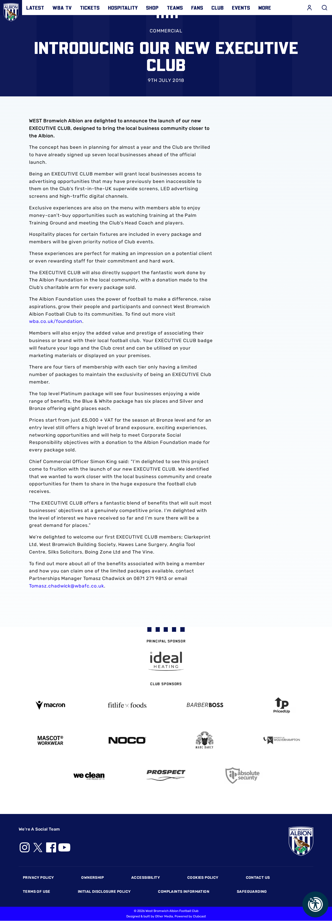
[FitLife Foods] (127, 705)
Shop (152, 7)
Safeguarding (252, 891)
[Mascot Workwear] (50, 740)
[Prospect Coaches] (166, 775)
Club (217, 7)
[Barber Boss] (204, 705)
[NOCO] (127, 740)
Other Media (164, 916)
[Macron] (50, 705)
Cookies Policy (202, 877)
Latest (35, 7)
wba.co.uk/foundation (55, 321)
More (264, 7)
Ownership (92, 877)
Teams (175, 7)
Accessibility (145, 877)
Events (241, 7)
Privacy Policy (38, 877)
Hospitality (123, 7)
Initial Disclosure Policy (104, 891)
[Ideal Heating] (166, 661)
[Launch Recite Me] (315, 904)
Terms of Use (36, 891)
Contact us (258, 877)
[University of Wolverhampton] (281, 740)
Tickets (90, 7)
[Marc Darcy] (204, 740)
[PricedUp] (281, 705)
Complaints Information (183, 891)
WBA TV (62, 7)
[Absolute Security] (243, 775)
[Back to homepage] (11, 11)
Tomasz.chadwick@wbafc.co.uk (66, 586)
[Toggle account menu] (309, 7)
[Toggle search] (324, 7)
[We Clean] (88, 775)
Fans (197, 7)
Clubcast (199, 916)
